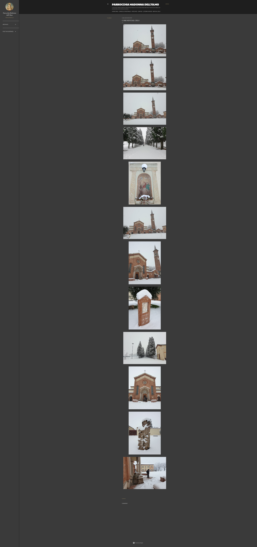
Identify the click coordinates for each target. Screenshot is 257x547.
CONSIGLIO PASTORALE (125, 11)
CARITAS (140, 11)
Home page (115, 11)
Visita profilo (9, 17)
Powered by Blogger (139, 542)
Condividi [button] (109, 18)
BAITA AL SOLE (156, 11)
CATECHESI (134, 11)
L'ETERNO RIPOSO (147, 11)
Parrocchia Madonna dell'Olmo (135, 4)
